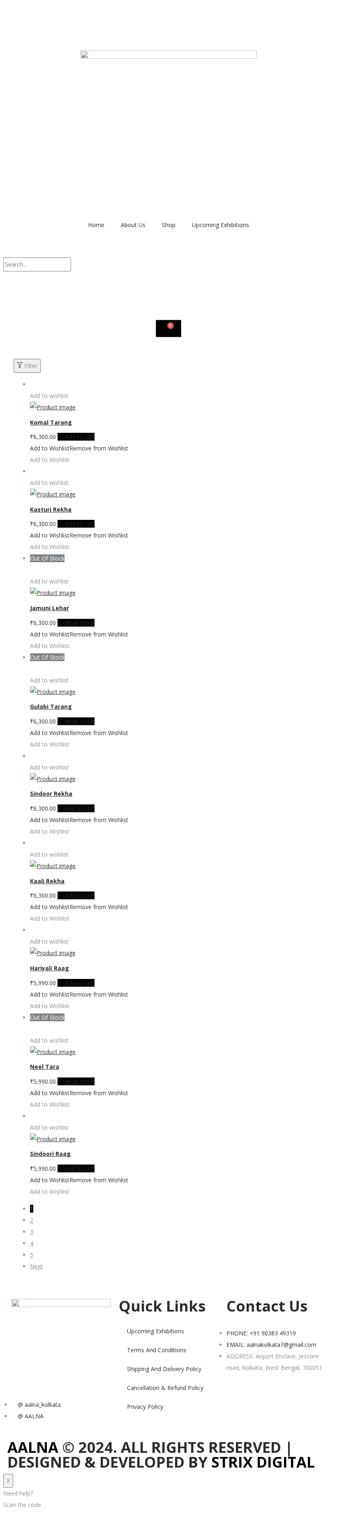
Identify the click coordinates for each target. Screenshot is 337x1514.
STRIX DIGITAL (263, 1462)
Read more (80, 623)
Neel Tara (44, 1067)
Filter (30, 366)
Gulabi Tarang (51, 706)
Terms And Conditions (156, 1350)
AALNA (32, 1447)
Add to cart (80, 437)
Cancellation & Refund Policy (165, 1388)
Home (96, 225)
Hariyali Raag (49, 968)
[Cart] (168, 328)
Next (36, 1266)
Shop (168, 225)
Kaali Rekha (47, 881)
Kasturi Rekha (51, 509)
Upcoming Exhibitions (220, 225)
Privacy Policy (145, 1407)
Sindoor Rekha (51, 793)
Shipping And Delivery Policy (164, 1369)
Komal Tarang (51, 422)
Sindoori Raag (50, 1154)
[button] (168, 251)
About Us (133, 225)
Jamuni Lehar (49, 608)
